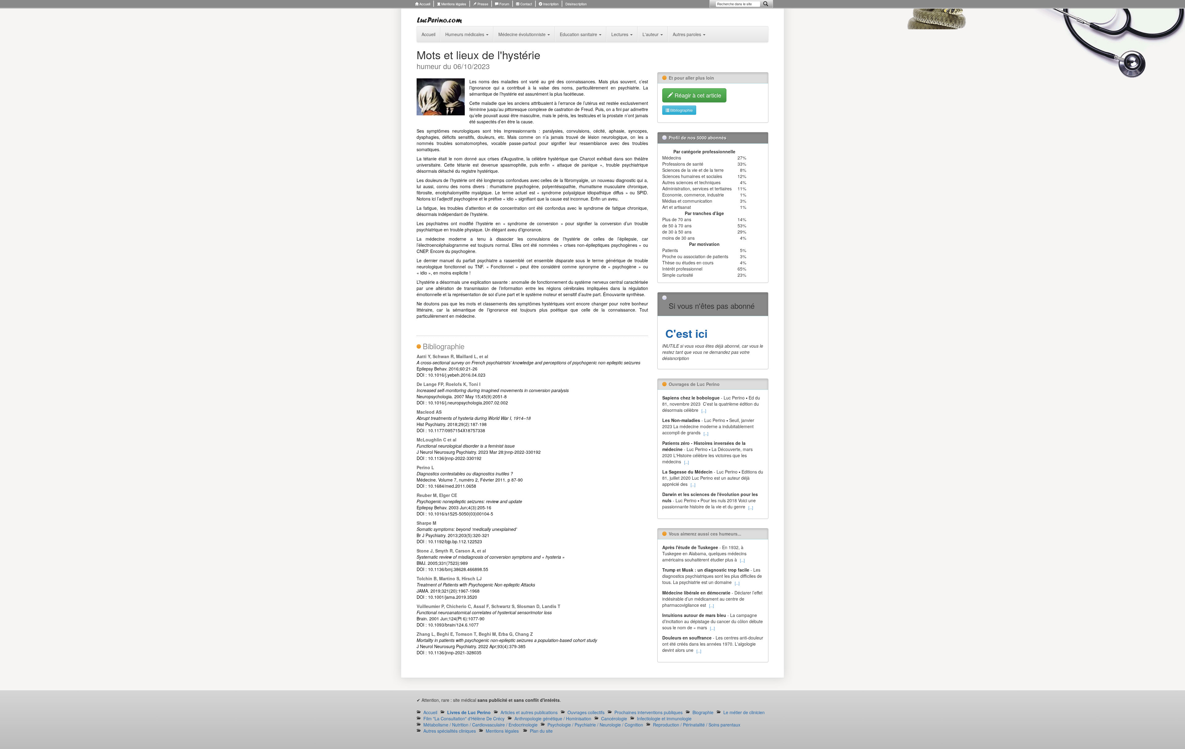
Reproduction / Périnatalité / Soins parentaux (696, 725)
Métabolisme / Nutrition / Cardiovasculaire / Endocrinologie (480, 725)
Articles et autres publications (529, 712)
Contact (525, 3)
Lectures (620, 34)
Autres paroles (687, 34)
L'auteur (651, 34)
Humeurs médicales (465, 34)
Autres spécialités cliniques (449, 731)
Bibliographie (681, 110)
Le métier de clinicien (744, 712)
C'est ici (685, 333)
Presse (482, 3)
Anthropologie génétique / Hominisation (552, 718)
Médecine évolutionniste (522, 34)
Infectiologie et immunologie (664, 718)
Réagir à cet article (697, 95)
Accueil (424, 3)
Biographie (702, 712)
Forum (503, 3)
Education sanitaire (579, 34)
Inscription (550, 3)
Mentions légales (453, 3)
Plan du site (541, 731)
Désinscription (576, 3)
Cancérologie (614, 718)
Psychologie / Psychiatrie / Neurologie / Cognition (595, 725)
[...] (703, 410)
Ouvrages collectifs (586, 712)
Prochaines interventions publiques (648, 712)
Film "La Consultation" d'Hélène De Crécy (464, 718)
